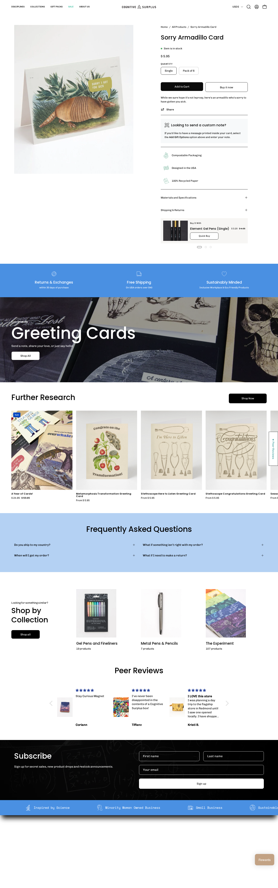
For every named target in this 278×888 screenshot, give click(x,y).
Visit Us (135, 852)
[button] (18, 7)
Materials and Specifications (178, 197)
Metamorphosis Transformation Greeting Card (103, 495)
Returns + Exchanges (144, 834)
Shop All (25, 356)
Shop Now (248, 398)
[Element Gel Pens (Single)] (175, 231)
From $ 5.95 (83, 500)
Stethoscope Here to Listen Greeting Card (168, 494)
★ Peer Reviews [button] (273, 448)
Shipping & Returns (172, 210)
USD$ (235, 6)
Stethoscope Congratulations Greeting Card (235, 494)
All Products (179, 26)
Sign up (201, 783)
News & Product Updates (95, 852)
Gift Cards (137, 840)
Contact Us (137, 846)
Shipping (136, 828)
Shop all (25, 634)
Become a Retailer (90, 840)
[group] (139, 456)
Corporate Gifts (89, 834)
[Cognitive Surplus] (139, 7)
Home (164, 26)
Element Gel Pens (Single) (209, 228)
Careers (84, 846)
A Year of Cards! (22, 494)
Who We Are (86, 828)
